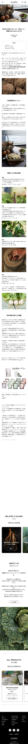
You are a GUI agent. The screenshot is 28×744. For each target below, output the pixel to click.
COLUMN (3, 721)
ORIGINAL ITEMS (15, 717)
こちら (19, 359)
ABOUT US (4, 717)
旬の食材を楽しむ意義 (9, 48)
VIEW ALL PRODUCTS (14, 666)
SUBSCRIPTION (15, 723)
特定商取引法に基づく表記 (14, 743)
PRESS (3, 724)
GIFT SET (13, 721)
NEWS (3, 723)
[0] (25, 2)
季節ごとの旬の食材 (9, 47)
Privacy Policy (14, 741)
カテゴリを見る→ (12, 698)
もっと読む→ (14, 602)
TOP (2, 716)
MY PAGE (23, 716)
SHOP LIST (24, 717)
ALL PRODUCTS (5, 719)
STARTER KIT (14, 719)
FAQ (23, 719)
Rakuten (17, 734)
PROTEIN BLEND (15, 716)
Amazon (11, 734)
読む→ (11, 548)
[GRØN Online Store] (14, 2)
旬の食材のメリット (9, 45)
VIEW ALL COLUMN (14, 523)
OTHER (13, 724)
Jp (25, 5)
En (22, 5)
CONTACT (24, 721)
